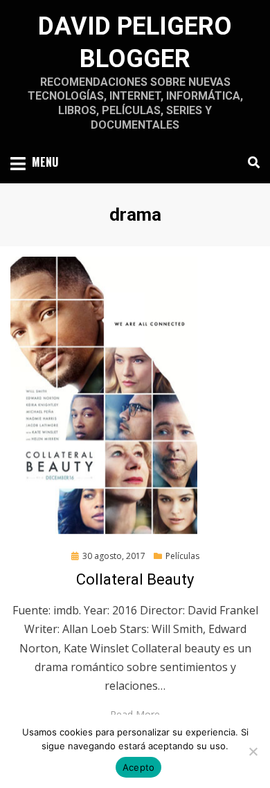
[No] (253, 751)
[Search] (250, 162)
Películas (182, 556)
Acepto (139, 767)
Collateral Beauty (135, 579)
